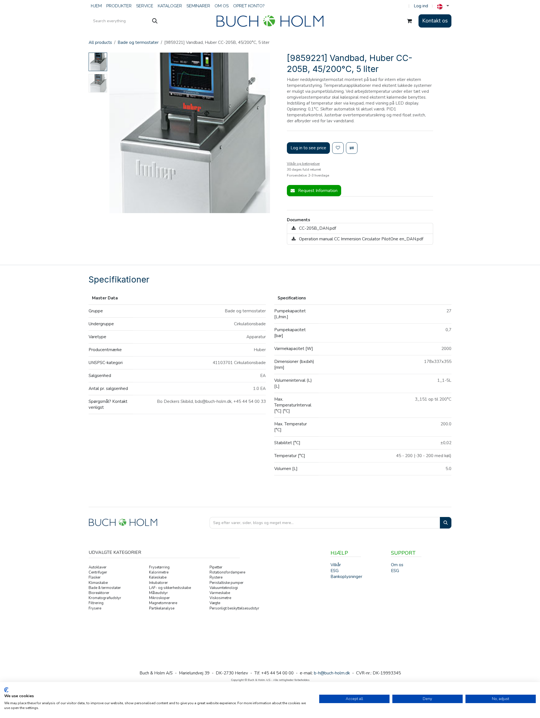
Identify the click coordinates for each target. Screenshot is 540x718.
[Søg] (154, 21)
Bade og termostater (138, 42)
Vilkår (335, 565)
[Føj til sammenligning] (351, 148)
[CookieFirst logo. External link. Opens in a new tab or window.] (6, 689)
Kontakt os (435, 20)
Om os (397, 565)
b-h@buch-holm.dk (332, 673)
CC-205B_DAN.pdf (317, 228)
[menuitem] (96, 6)
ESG (395, 571)
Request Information (317, 190)
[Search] (445, 523)
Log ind (421, 6)
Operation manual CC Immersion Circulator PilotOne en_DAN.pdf (360, 239)
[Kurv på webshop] (409, 21)
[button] (117, 133)
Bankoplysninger (346, 576)
